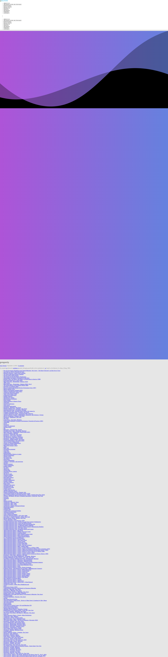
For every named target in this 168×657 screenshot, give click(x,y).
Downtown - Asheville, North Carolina (13, 438)
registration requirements (10, 406)
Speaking (7, 10)
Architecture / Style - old (10, 583)
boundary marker (8, 481)
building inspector (8, 396)
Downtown (7, 5)
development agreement (9, 449)
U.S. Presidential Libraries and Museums (14, 537)
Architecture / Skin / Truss (10, 504)
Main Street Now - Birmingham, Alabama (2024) (16, 381)
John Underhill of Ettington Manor (12, 578)
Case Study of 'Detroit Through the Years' (14, 372)
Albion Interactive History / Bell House (13, 530)
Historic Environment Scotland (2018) (13, 390)
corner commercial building (10, 514)
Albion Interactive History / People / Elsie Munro (16, 577)
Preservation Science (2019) (10, 587)
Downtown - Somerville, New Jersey (13, 434)
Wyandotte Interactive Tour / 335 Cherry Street (15, 528)
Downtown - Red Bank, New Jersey (12, 649)
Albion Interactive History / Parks (12, 566)
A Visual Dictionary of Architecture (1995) (14, 520)
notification (6, 402)
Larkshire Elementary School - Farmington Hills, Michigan (18, 413)
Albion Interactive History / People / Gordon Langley (17, 574)
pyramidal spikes (8, 631)
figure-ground (7, 400)
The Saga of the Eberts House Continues (14, 374)
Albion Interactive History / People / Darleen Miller (16, 576)
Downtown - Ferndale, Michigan (12, 647)
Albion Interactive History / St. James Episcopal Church (17, 563)
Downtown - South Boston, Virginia (12, 627)
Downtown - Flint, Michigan (11, 633)
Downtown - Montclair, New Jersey (12, 407)
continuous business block (10, 512)
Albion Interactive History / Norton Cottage (14, 541)
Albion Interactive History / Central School (14, 539)
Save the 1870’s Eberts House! (11, 375)
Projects (7, 8)
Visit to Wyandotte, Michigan (11, 433)
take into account (8, 474)
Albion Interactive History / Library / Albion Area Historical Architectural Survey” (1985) (26, 550)
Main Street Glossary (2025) (11, 445)
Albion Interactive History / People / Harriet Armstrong (17, 567)
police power (7, 405)
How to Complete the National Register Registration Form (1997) (20, 388)
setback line (6, 469)
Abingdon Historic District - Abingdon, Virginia (15, 609)
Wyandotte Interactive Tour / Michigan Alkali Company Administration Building (23, 526)
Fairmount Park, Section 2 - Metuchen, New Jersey (16, 592)
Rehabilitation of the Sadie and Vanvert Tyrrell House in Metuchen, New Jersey (23, 594)
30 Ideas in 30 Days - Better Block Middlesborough (16, 584)
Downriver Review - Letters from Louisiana (14, 373)
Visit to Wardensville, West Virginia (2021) (14, 622)
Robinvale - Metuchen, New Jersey (12, 589)
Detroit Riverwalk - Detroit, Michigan (13, 641)
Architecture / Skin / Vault (10, 503)
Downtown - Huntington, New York (12, 417)
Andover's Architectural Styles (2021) (13, 391)
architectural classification (10, 395)
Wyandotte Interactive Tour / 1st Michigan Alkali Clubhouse (18, 525)
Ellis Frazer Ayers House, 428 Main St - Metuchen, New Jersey (19, 612)
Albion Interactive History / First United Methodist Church (18, 565)
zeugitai (5, 598)
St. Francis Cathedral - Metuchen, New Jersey (15, 611)
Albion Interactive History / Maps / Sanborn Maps (16, 546)
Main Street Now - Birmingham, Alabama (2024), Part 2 (18, 384)
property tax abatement (9, 426)
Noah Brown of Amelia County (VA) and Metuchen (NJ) (18, 605)
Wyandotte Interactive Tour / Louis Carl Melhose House (17, 523)
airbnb (5, 447)
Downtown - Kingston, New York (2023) (14, 621)
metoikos (6, 462)
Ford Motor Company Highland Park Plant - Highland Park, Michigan (21, 558)
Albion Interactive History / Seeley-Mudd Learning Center (18, 534)
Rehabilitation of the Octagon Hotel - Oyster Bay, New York (18, 610)
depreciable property (9, 477)
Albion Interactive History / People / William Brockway (17, 569)
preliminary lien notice (9, 485)
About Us (7, 3)
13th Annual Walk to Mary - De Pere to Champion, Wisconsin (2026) (21, 620)
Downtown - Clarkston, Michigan (12, 648)
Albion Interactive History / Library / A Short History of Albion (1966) (21, 547)
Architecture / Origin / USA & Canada (13, 617)
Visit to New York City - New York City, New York (16, 653)
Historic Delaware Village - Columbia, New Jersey (16, 632)
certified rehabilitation (9, 480)
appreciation (7, 459)
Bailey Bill (6, 448)
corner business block (9, 513)
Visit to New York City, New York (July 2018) (15, 639)
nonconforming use (8, 486)
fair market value (8, 458)
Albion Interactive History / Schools (12, 579)
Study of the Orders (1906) (10, 394)
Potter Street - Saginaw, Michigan (12, 636)
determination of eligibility (10, 399)
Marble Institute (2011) (9, 389)
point (5, 499)
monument (6, 498)
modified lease (7, 453)
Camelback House (8, 595)
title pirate (6, 418)
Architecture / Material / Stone (11, 502)
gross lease (6, 450)
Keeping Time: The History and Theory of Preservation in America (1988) (22, 379)
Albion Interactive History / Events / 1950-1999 (15, 544)
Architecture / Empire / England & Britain (14, 506)
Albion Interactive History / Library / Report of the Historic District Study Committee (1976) (27, 549)
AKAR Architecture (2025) (10, 491)
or (6, 368)
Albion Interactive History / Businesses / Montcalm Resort (18, 561)
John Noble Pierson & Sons (10, 599)
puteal (5, 585)
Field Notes (8, 7)
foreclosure (6, 424)
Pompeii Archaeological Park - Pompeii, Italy (15, 492)
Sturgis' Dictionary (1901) (10, 519)
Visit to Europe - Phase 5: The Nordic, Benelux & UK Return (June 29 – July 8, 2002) (25, 654)
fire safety (6, 467)
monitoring (6, 472)
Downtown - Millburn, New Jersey (12, 642)
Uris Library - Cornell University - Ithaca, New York (17, 517)
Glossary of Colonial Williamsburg (12, 443)
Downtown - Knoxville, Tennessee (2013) (14, 626)
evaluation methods (8, 475)
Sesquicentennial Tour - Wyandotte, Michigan (15, 410)
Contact (6, 13)
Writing (6, 11)
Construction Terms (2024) (10, 444)
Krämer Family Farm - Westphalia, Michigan (15, 593)
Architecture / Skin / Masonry (11, 616)
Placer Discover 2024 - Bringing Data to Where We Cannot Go (19, 411)
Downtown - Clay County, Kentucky (13, 435)
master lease (6, 451)
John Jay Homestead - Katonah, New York (14, 416)
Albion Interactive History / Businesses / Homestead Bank (18, 560)
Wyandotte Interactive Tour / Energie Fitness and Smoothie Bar (19, 524)
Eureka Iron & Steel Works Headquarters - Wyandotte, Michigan (20, 556)
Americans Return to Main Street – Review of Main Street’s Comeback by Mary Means (25, 600)
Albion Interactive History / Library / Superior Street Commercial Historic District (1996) (26, 553)
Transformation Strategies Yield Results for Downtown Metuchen (20, 588)
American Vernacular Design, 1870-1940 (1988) (15, 515)
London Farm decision (9, 490)
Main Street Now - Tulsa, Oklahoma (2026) (14, 619)
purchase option (7, 427)
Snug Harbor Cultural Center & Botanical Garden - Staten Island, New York (22, 646)
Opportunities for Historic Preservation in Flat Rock (16, 378)
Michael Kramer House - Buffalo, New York (15, 518)
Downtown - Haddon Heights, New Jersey (14, 439)
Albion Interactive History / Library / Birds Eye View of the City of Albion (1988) (24, 551)
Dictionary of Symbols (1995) (11, 386)
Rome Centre (7, 483)
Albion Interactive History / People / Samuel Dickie (16, 571)
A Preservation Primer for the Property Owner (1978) (17, 493)
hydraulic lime (7, 509)
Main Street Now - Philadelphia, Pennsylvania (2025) (17, 432)
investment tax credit (9, 487)
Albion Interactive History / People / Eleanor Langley (17, 573)
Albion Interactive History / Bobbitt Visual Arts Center (17, 531)
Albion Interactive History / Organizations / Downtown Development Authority (23, 562)
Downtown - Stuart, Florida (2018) (12, 638)
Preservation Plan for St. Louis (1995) (13, 380)
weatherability (7, 508)
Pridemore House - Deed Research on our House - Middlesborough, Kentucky (23, 568)
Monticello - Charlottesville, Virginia (13, 429)
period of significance (9, 403)
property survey (7, 488)
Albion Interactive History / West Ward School (15, 540)
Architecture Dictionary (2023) (11, 392)
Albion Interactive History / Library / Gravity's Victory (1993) (19, 552)
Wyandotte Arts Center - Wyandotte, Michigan (15, 431)
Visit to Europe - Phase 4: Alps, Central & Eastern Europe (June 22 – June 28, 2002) (25, 655)
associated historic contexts (10, 471)
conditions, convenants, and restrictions (13, 461)
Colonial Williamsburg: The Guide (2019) (14, 440)
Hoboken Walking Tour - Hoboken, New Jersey (15, 408)
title (4, 428)
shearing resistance (8, 464)
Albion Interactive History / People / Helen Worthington (17, 615)
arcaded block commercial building (12, 510)
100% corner (7, 383)
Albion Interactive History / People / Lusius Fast (16, 572)
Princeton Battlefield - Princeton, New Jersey (15, 596)
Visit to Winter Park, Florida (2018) (12, 628)
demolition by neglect (9, 397)
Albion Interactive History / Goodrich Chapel (15, 533)
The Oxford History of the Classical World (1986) (16, 385)
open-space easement (9, 601)
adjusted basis (7, 470)
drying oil (6, 614)
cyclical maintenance (9, 465)
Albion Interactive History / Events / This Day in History (18, 545)
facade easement (7, 604)
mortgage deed (7, 478)
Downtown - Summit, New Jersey (12, 643)
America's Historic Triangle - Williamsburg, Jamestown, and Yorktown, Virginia (23, 415)
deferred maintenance (9, 455)
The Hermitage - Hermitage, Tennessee (13, 437)
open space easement (9, 482)
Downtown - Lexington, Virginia (12, 651)
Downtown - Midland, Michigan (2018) (13, 630)
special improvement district (11, 606)
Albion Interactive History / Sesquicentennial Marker (17, 536)
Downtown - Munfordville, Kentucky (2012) (15, 625)
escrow (5, 423)
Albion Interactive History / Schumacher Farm (15, 542)
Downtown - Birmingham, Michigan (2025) (14, 624)
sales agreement (7, 603)
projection (6, 497)
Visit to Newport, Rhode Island (11, 442)
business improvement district (11, 608)
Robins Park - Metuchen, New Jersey (13, 590)
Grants (6, 9)
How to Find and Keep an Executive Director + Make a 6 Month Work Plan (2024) (24, 494)
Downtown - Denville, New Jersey (12, 652)
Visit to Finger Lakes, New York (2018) (13, 637)
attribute (15, 368)
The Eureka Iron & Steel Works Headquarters (15, 376)
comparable (6, 422)
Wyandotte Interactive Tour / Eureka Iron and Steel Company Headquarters (22, 521)
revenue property (8, 476)
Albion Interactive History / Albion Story (14, 580)
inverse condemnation (9, 460)
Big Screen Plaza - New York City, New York (15, 644)
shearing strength (8, 501)
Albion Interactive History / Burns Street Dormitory (16, 535)
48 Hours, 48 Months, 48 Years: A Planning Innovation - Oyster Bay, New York (23, 496)
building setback (8, 466)
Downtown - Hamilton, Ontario (11, 635)
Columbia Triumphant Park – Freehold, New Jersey (16, 412)
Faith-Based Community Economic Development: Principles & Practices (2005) (23, 421)
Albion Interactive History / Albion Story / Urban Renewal (18, 582)
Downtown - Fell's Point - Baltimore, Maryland (15, 555)
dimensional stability (9, 507)
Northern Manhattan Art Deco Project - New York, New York (19, 557)
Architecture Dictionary (13, 4)
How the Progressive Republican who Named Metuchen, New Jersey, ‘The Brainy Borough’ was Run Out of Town (32, 370)
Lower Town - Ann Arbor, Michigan (13, 419)
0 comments (21, 365)
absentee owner (7, 456)
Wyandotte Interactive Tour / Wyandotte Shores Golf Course (18, 529)
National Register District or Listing (12, 454)
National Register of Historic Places (12, 401)
